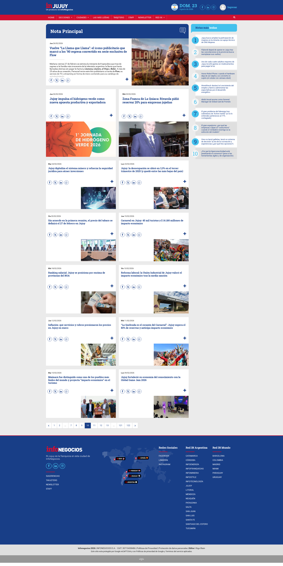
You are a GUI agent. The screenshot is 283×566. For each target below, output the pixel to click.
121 (120, 425)
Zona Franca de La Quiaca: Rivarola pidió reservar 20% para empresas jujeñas (150, 100)
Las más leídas (101, 17)
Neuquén (190, 498)
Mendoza (190, 494)
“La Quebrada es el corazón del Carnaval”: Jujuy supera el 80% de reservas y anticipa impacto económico (153, 326)
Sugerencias (53, 476)
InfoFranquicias (195, 468)
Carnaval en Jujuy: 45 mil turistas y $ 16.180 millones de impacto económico (152, 222)
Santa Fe (190, 520)
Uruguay (217, 477)
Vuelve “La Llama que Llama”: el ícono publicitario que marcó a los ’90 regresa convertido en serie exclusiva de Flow (88, 51)
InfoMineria (192, 473)
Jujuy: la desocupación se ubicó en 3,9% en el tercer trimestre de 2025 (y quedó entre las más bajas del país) (152, 170)
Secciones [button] (64, 17)
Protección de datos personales (173, 548)
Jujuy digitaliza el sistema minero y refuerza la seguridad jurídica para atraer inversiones (80, 170)
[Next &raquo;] (135, 425)
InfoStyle (191, 477)
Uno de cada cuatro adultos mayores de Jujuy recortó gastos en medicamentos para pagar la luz (217, 64)
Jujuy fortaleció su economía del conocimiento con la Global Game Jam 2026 (150, 378)
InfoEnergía (192, 464)
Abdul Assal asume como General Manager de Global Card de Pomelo (216, 100)
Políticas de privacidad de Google (150, 551)
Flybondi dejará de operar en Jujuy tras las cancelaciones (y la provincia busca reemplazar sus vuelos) (217, 52)
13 (107, 425)
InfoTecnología (194, 481)
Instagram (164, 464)
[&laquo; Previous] (48, 425)
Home (51, 17)
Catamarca (192, 456)
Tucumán (190, 528)
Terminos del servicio (174, 551)
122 (128, 425)
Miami (216, 468)
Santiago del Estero (197, 524)
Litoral (190, 490)
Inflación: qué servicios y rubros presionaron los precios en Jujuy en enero (79, 326)
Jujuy (189, 486)
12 (101, 425)
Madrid (216, 464)
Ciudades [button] (81, 17)
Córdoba (190, 460)
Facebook (164, 456)
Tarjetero (118, 17)
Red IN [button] (159, 17)
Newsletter (144, 17)
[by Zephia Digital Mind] (141, 559)
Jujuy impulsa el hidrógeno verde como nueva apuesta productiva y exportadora (78, 100)
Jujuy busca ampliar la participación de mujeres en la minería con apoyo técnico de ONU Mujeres (218, 40)
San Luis (190, 515)
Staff (131, 17)
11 (94, 425)
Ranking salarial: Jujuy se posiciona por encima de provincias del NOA (76, 274)
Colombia (218, 460)
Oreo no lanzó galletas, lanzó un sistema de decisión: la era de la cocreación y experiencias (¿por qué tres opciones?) (218, 141)
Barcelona (218, 456)
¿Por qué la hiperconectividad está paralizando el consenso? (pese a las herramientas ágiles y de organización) (217, 153)
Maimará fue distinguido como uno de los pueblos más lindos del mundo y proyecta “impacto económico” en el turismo (79, 380)
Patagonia (191, 503)
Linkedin (163, 460)
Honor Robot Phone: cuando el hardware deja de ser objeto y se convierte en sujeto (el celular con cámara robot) (218, 76)
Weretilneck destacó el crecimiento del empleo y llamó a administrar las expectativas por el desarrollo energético (217, 88)
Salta (188, 507)
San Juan (190, 511)
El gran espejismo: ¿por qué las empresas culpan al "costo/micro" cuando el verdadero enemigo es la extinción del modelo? (215, 128)
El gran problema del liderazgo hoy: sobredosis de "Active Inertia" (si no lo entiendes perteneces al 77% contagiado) (216, 114)
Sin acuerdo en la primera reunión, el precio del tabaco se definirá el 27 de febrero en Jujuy (80, 222)
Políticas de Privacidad (147, 548)
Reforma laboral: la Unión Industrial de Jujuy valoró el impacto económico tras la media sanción (151, 274)
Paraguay (218, 473)
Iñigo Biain (200, 548)
